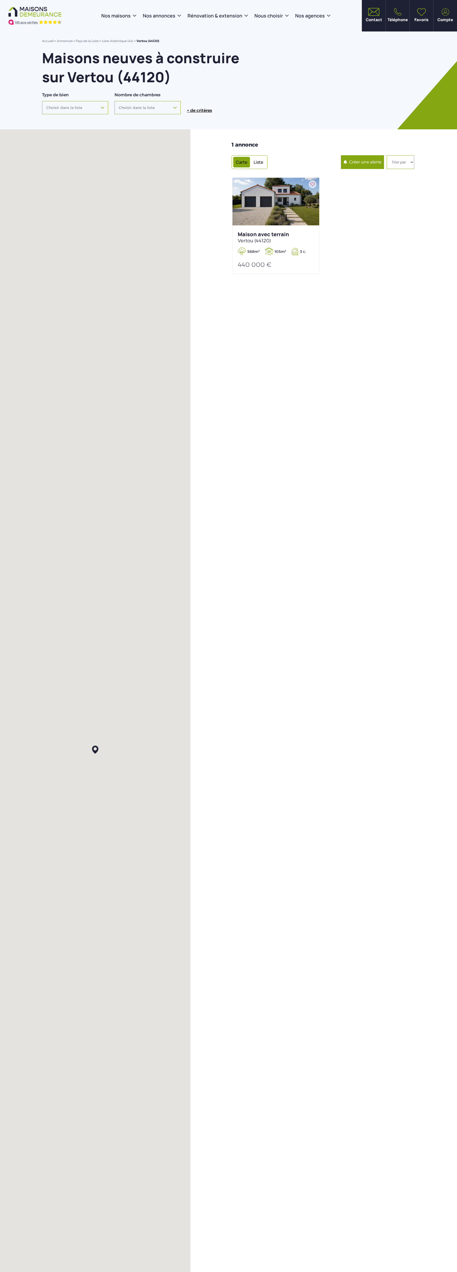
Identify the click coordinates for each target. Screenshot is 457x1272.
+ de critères (199, 110)
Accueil (48, 41)
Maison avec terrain (263, 237)
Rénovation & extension (215, 15)
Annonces (64, 41)
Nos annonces (159, 15)
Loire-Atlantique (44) (117, 41)
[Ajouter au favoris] (313, 184)
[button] (95, 750)
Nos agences (310, 15)
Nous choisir (268, 15)
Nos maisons (116, 15)
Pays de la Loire (87, 41)
